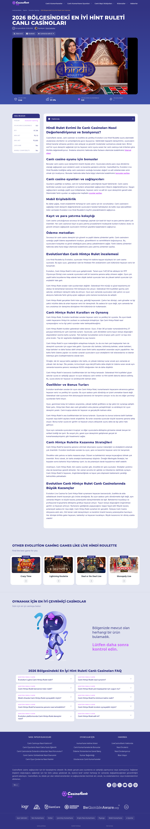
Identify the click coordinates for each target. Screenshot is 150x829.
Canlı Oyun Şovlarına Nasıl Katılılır (40, 759)
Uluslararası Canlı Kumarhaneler (87, 759)
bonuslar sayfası (123, 173)
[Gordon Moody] (72, 807)
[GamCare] (52, 807)
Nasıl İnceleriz (122, 747)
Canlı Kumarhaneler (54, 3)
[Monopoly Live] (124, 570)
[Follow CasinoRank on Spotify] (130, 785)
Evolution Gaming (31, 120)
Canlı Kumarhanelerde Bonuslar (87, 747)
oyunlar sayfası (95, 193)
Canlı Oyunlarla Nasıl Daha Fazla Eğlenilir (40, 747)
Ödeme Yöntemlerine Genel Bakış (87, 751)
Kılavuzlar (121, 3)
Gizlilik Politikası (76, 826)
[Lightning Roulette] (58, 570)
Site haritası (109, 826)
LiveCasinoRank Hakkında (122, 743)
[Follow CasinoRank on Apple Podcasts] (135, 785)
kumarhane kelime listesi (87, 743)
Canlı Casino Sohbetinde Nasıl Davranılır (39, 755)
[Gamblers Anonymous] (36, 807)
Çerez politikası (41, 826)
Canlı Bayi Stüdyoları (103, 3)
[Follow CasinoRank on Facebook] (109, 785)
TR (15, 785)
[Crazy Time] (25, 570)
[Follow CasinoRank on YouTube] (125, 785)
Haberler (134, 3)
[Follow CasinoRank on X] (119, 785)
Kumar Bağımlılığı (87, 755)
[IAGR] (25, 807)
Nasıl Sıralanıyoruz (122, 751)
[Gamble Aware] (101, 807)
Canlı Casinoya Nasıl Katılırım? (39, 743)
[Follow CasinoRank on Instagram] (114, 785)
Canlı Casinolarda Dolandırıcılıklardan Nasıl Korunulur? (40, 751)
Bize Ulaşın (122, 755)
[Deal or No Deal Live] (91, 570)
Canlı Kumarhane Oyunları (78, 3)
